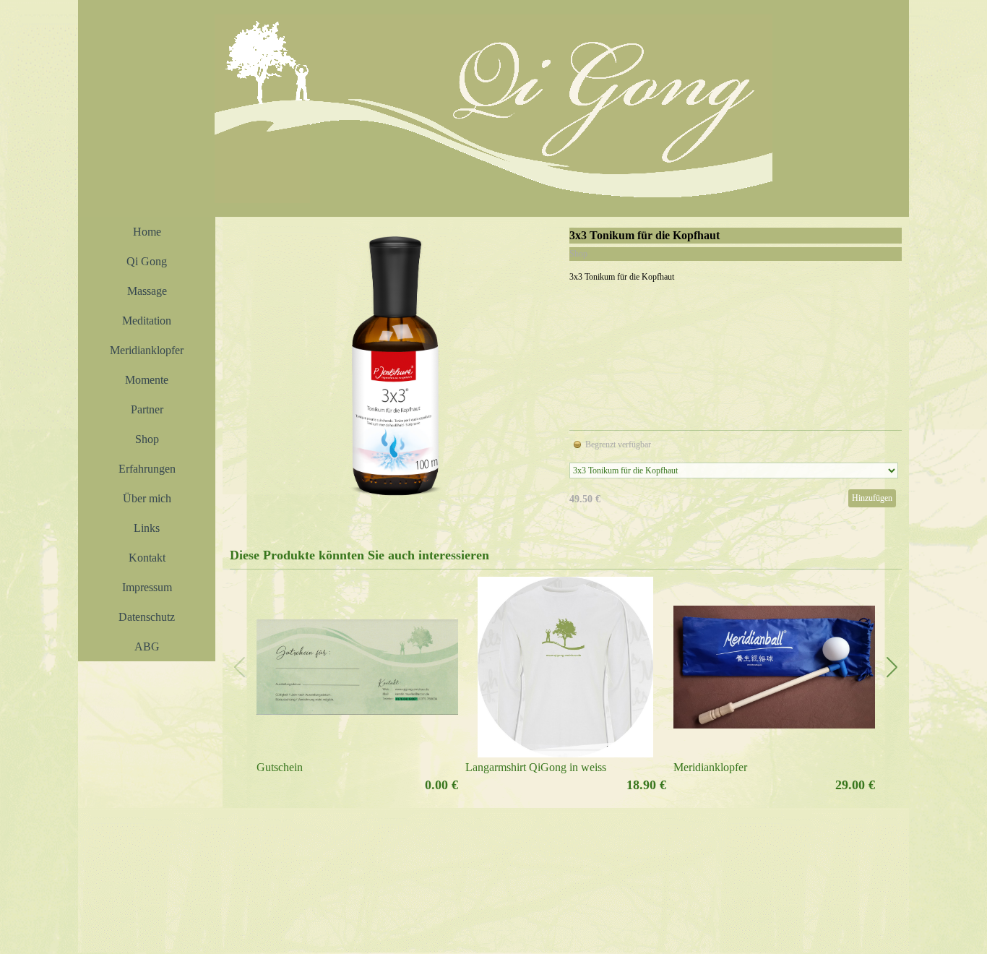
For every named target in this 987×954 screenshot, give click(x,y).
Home (147, 231)
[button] (892, 667)
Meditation (146, 320)
